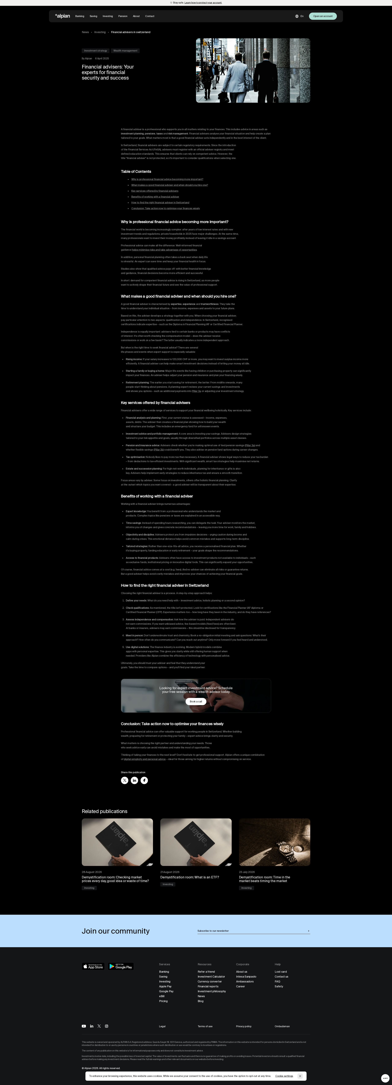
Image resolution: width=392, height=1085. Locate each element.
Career (240, 986)
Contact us (281, 976)
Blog (201, 1001)
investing (100, 32)
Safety (279, 986)
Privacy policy (243, 1026)
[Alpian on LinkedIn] (91, 1026)
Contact (149, 16)
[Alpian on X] (99, 1026)
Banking (79, 16)
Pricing (163, 1001)
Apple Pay (165, 986)
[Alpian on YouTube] (84, 1026)
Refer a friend (206, 971)
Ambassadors (245, 981)
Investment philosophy (212, 991)
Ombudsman (282, 1026)
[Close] (300, 1076)
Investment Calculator (211, 976)
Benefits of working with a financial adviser (155, 196)
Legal (162, 1026)
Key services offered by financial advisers (154, 191)
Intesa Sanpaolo (246, 976)
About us (241, 971)
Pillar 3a (196, 391)
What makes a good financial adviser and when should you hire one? (169, 185)
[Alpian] (62, 16)
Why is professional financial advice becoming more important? (167, 179)
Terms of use (205, 1026)
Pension (122, 16)
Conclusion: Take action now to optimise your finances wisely (165, 208)
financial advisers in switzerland (130, 32)
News (85, 32)
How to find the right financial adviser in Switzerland (160, 202)
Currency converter (210, 981)
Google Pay (166, 991)
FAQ (277, 981)
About (136, 16)
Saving (93, 16)
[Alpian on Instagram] (106, 1026)
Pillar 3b (158, 449)
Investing (108, 16)
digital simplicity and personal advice (145, 759)
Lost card (281, 971)
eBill (161, 996)
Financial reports (208, 986)
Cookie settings (284, 1076)
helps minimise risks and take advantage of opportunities (164, 249)
